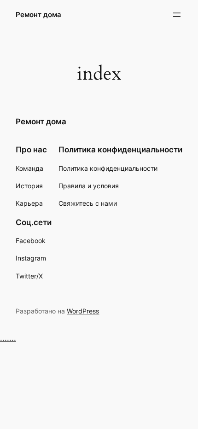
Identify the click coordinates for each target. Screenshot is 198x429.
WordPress (83, 311)
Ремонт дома (38, 15)
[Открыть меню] (176, 14)
